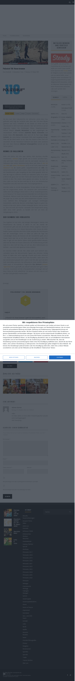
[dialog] (37, 340)
